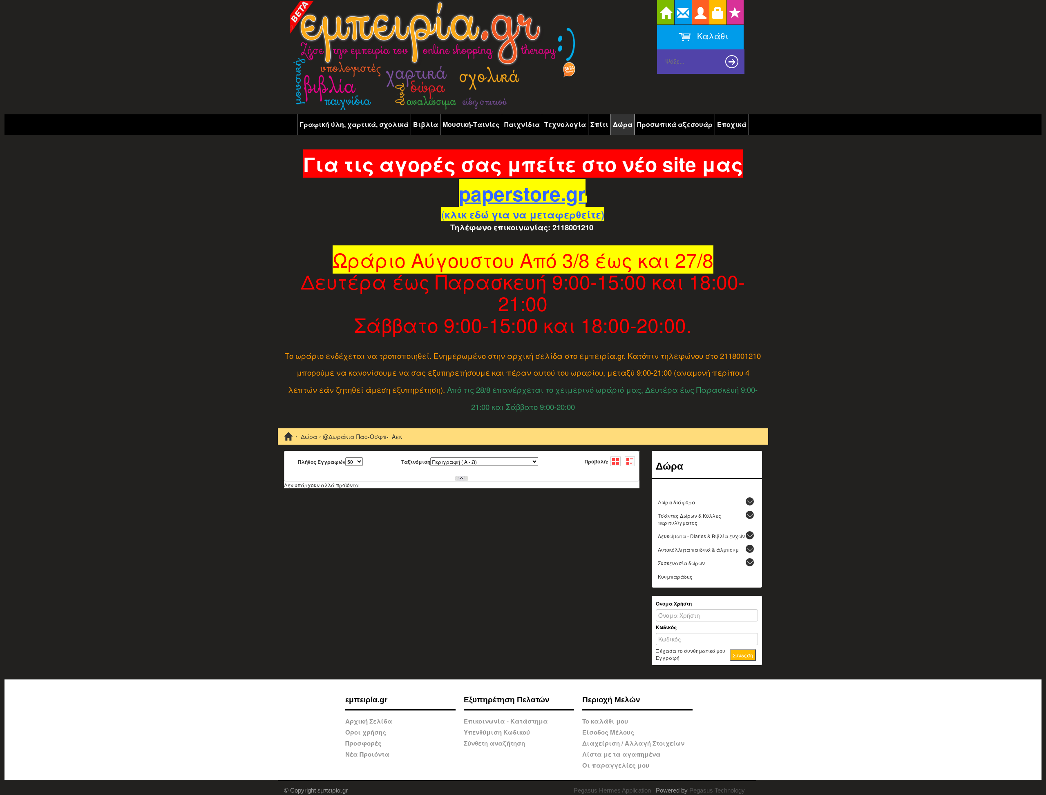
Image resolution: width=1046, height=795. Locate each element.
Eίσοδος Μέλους (608, 732)
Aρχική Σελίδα (368, 721)
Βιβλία (425, 124)
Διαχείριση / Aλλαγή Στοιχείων (633, 743)
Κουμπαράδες (675, 576)
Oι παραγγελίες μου (615, 765)
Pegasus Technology (718, 790)
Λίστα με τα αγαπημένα (621, 754)
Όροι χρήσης (365, 732)
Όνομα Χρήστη (674, 603)
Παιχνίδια (522, 124)
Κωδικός (666, 627)
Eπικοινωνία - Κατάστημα (506, 721)
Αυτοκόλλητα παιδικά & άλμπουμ (698, 549)
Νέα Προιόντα (367, 754)
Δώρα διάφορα (676, 502)
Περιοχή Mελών (611, 699)
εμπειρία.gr (366, 699)
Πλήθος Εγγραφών (321, 462)
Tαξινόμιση (415, 462)
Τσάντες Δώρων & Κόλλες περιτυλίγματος (689, 519)
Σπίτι (599, 124)
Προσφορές (363, 743)
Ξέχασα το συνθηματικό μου (690, 650)
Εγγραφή (667, 657)
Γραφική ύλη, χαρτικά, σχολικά (354, 124)
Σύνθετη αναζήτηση (494, 743)
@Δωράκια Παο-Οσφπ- (356, 436)
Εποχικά (732, 124)
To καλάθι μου (605, 721)
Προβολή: (596, 461)
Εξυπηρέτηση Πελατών (507, 699)
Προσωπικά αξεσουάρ (675, 124)
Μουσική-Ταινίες (471, 124)
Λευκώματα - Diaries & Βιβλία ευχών (701, 535)
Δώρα (623, 124)
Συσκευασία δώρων (681, 562)
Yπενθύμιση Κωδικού (497, 732)
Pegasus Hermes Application (613, 790)
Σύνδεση (743, 655)
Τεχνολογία (565, 124)
